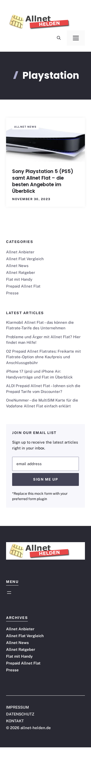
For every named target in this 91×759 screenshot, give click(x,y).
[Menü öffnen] (9, 593)
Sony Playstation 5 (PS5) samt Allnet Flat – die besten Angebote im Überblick (42, 181)
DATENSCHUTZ (20, 714)
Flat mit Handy (19, 279)
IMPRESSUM (17, 707)
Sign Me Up (45, 479)
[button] (59, 38)
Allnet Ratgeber (20, 272)
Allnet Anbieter (20, 252)
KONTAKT (15, 721)
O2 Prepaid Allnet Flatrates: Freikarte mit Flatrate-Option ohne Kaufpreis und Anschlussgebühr (43, 357)
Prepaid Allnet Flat (23, 286)
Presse (12, 293)
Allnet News (25, 126)
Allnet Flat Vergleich (25, 259)
